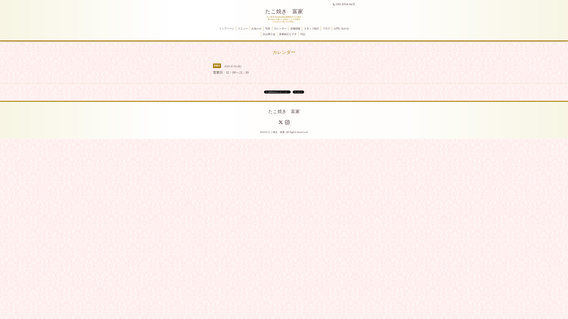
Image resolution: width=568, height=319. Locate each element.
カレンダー (280, 28)
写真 (267, 28)
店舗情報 (295, 28)
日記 (302, 34)
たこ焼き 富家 (284, 11)
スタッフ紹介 (311, 28)
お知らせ (256, 28)
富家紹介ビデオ (288, 34)
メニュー (243, 28)
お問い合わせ (341, 28)
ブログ (326, 28)
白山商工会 (269, 34)
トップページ (226, 28)
